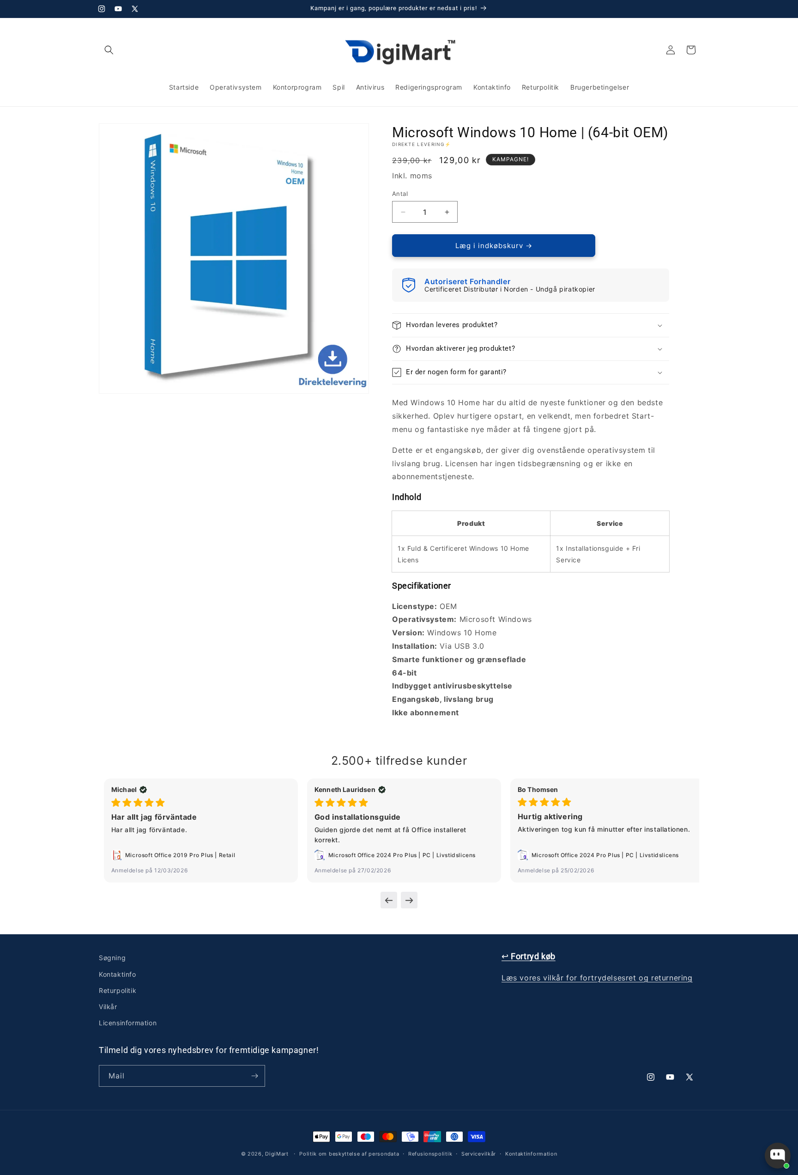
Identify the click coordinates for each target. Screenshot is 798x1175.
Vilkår (108, 1007)
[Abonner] (254, 1076)
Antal (400, 193)
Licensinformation (128, 1023)
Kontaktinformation (531, 1154)
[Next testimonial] (409, 900)
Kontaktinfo (117, 974)
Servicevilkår (478, 1154)
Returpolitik (117, 990)
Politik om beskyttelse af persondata (349, 1154)
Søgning (112, 958)
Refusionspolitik (430, 1154)
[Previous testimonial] (389, 900)
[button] (109, 50)
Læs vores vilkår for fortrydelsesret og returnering (597, 977)
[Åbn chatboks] (778, 1156)
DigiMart (277, 1154)
